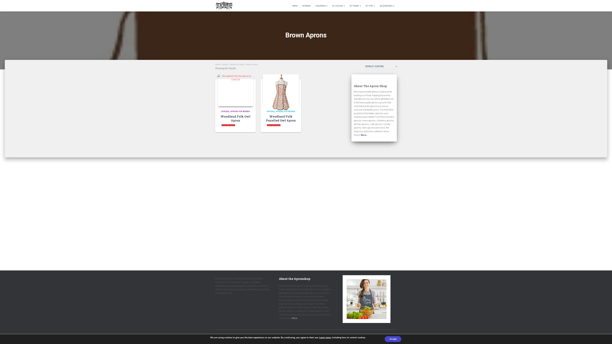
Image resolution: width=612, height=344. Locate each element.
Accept (393, 338)
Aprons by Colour (237, 64)
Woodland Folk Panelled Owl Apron (281, 118)
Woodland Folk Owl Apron (235, 118)
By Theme (354, 6)
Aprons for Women (240, 111)
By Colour (337, 6)
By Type (369, 6)
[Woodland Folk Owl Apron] (235, 90)
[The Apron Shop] (224, 6)
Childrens (320, 6)
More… (295, 318)
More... (364, 135)
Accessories (386, 6)
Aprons (225, 64)
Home (217, 64)
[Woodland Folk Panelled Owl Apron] (281, 90)
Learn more (325, 337)
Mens (295, 6)
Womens (306, 6)
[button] (327, 6)
